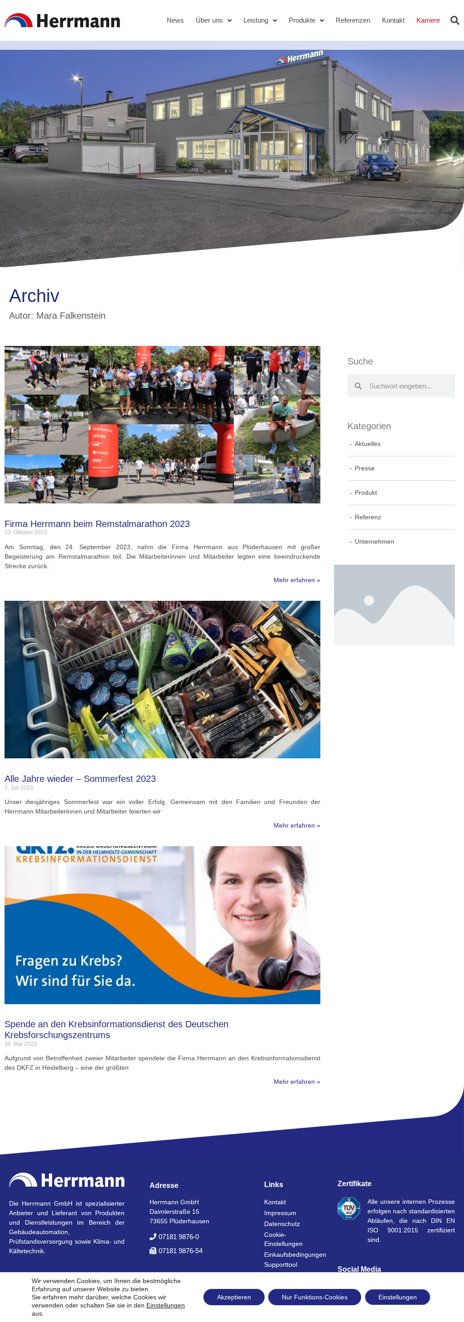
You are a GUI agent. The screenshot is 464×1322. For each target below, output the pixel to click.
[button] (455, 20)
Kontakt (393, 20)
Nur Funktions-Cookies (315, 1297)
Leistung (255, 20)
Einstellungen (165, 1305)
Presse (365, 468)
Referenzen (353, 20)
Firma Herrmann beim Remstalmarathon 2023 (97, 524)
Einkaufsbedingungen (291, 1254)
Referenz (368, 517)
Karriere (428, 20)
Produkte (302, 20)
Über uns (209, 20)
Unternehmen (374, 541)
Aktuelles (368, 443)
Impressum (280, 1213)
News (175, 20)
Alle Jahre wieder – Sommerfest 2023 (80, 779)
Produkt (366, 492)
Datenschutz (282, 1223)
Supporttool (280, 1264)
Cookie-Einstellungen (283, 1239)
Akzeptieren (234, 1297)
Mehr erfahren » (297, 580)
